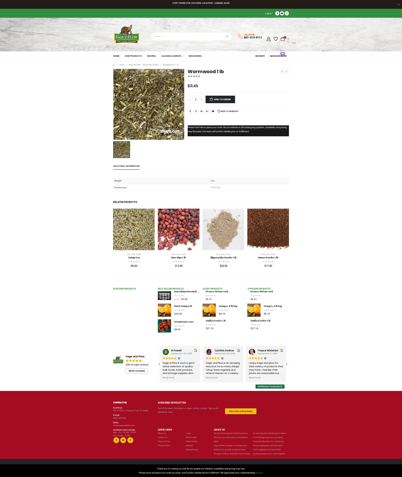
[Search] (227, 36)
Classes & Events (171, 56)
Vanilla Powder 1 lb (216, 320)
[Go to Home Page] (114, 65)
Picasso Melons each (217, 291)
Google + (207, 111)
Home (116, 56)
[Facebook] (277, 13)
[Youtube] (282, 13)
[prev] (282, 71)
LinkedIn (201, 111)
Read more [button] (168, 377)
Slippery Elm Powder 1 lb (223, 257)
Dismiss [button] (259, 473)
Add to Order (222, 99)
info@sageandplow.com (124, 425)
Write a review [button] (137, 370)
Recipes (151, 56)
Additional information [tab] (126, 166)
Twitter (195, 111)
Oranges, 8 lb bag (228, 306)
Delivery (260, 56)
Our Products (133, 56)
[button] (286, 364)
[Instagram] (287, 13)
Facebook (190, 111)
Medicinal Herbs (134, 254)
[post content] (134, 229)
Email (212, 111)
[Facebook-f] (116, 440)
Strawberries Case (184, 321)
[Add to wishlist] (150, 213)
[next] (287, 71)
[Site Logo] (127, 34)
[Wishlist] (275, 39)
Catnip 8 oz (134, 257)
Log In (268, 13)
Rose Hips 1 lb (178, 257)
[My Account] (268, 39)
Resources (195, 56)
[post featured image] (164, 295)
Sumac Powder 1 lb (268, 257)
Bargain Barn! (278, 55)
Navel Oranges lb (183, 306)
